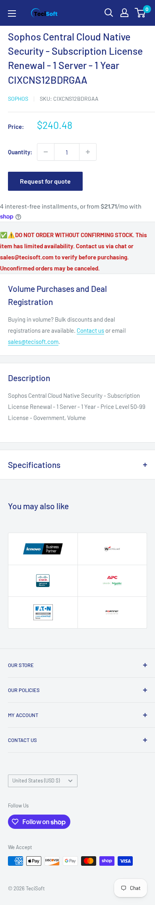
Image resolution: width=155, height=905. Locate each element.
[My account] (124, 12)
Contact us (90, 330)
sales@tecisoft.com (33, 341)
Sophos (18, 98)
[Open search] (109, 12)
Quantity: (20, 151)
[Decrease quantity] (45, 152)
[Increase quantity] (87, 152)
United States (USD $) (36, 780)
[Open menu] (12, 13)
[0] (140, 12)
